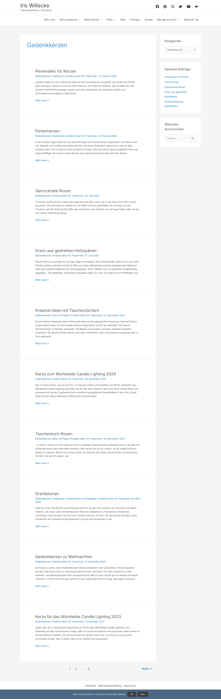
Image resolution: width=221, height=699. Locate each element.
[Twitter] (180, 7)
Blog (122, 19)
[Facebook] (157, 7)
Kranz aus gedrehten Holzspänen (66, 250)
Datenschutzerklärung (110, 685)
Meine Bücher (91, 19)
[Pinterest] (165, 7)
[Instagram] (172, 7)
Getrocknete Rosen (53, 190)
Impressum (130, 685)
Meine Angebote (68, 19)
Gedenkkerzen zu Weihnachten (63, 556)
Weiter (147, 668)
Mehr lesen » (42, 100)
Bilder (110, 19)
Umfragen (135, 19)
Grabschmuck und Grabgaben (81, 498)
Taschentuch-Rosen (53, 433)
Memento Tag (191, 19)
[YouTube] (188, 7)
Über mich (49, 19)
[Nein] (217, 694)
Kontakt (149, 19)
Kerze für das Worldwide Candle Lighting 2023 (78, 616)
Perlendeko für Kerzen (55, 71)
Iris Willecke (34, 5)
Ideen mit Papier (60, 315)
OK (131, 694)
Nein (143, 694)
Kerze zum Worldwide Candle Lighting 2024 (75, 374)
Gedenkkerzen (43, 76)
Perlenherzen (47, 131)
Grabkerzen (58, 76)
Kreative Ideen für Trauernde (81, 76)
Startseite (90, 685)
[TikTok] (197, 7)
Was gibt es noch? (166, 19)
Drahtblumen (47, 493)
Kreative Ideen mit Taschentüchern (67, 310)
